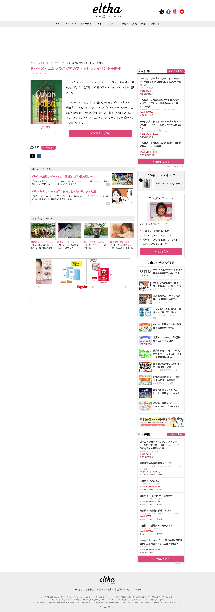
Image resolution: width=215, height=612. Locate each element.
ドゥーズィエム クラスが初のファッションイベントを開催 (75, 68)
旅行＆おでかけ (129, 23)
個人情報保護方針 (105, 589)
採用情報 (137, 589)
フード (98, 23)
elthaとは (78, 589)
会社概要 (90, 589)
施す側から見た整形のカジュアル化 (160, 240)
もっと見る (162, 251)
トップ (58, 23)
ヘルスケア (70, 23)
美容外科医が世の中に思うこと (158, 244)
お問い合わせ (123, 589)
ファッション (112, 23)
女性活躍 (155, 23)
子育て (144, 23)
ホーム (33, 63)
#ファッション (48, 148)
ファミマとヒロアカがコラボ (157, 235)
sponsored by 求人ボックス (175, 166)
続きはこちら (163, 161)
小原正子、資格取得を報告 (156, 231)
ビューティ (85, 23)
